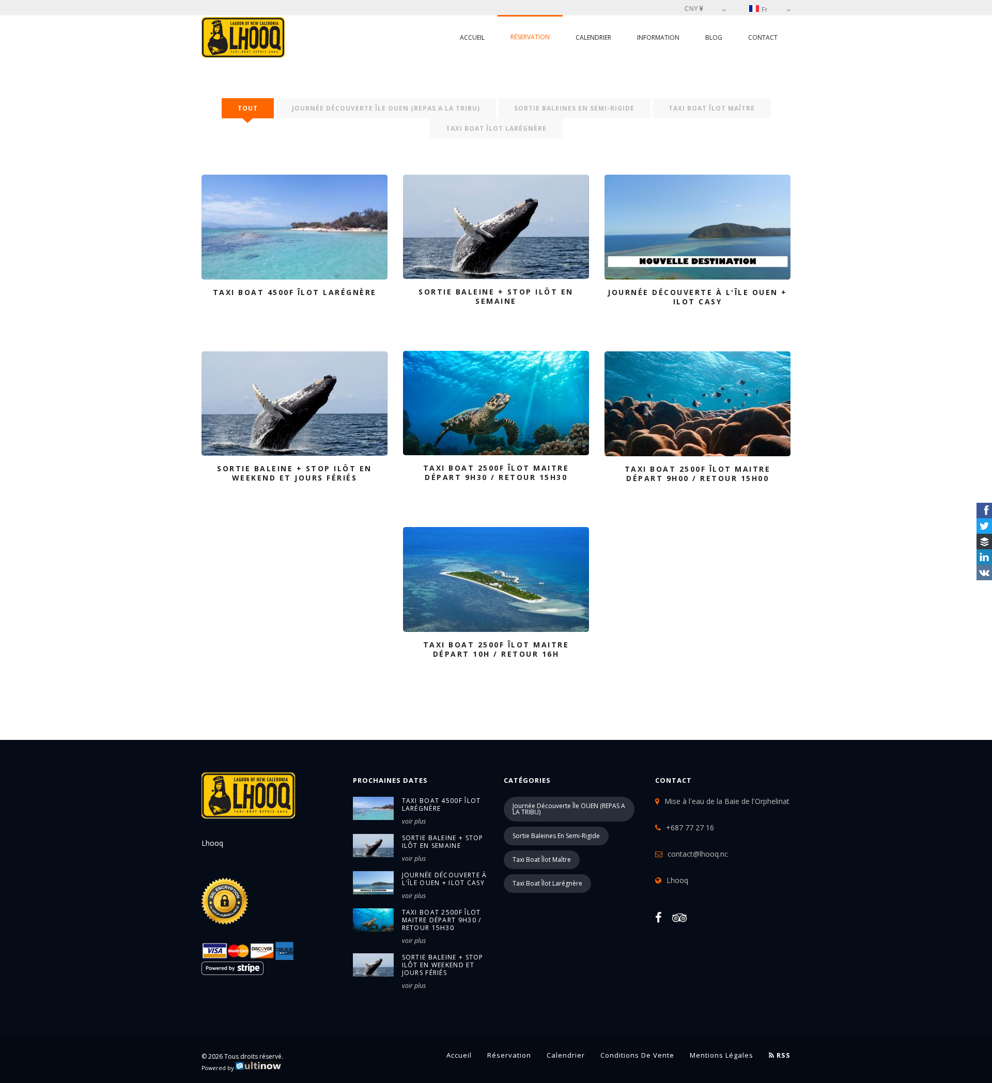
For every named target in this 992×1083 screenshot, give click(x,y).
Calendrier (593, 37)
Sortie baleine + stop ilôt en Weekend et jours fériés (443, 965)
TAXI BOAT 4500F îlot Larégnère (441, 804)
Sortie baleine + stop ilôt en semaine (443, 841)
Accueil (472, 37)
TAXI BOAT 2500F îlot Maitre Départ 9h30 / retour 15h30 (442, 920)
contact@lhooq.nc (698, 854)
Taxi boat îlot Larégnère (496, 128)
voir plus (414, 821)
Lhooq (677, 880)
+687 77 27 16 (690, 827)
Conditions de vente (637, 1055)
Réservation (530, 37)
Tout (248, 108)
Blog (713, 37)
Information (658, 37)
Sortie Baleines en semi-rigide (574, 108)
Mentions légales (721, 1055)
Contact (763, 37)
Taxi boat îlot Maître (712, 108)
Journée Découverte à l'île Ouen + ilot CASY (444, 879)
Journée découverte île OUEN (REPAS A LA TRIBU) (386, 108)
